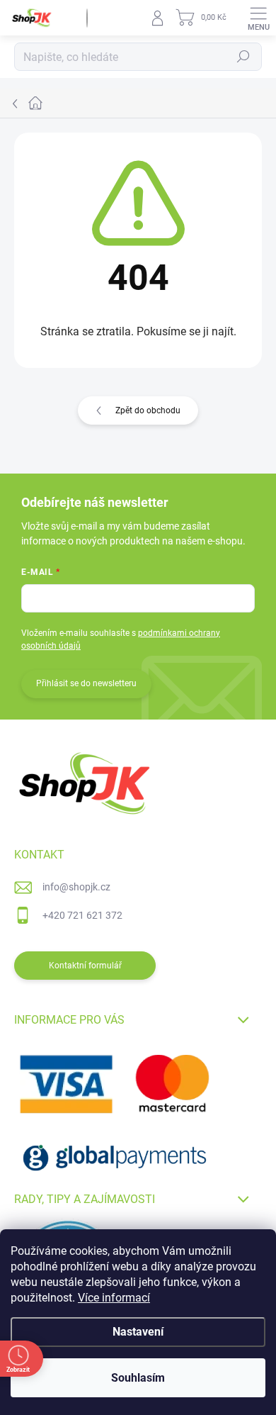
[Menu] (258, 17)
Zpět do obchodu (147, 410)
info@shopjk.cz (76, 887)
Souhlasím (138, 1378)
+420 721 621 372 (82, 915)
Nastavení (138, 1331)
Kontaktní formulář (85, 966)
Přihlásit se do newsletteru (86, 683)
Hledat (243, 57)
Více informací (114, 1297)
